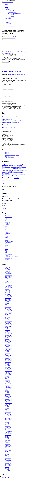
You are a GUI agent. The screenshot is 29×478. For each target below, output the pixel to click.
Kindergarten (23, 170)
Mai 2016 (7, 392)
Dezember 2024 (8, 284)
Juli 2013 (7, 436)
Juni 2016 (7, 391)
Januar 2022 (7, 319)
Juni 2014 (7, 422)
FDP (6, 231)
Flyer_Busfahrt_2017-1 (7, 53)
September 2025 (8, 276)
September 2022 (8, 312)
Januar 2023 (7, 308)
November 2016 (8, 385)
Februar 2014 (8, 427)
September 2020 (8, 336)
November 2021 (8, 322)
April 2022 (7, 316)
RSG (22, 172)
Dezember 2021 (8, 321)
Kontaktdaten (8, 18)
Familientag (4, 168)
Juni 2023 (7, 301)
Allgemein (6, 165)
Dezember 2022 (8, 309)
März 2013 (7, 441)
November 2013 (8, 431)
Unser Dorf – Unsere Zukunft (11, 256)
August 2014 (8, 419)
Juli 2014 (7, 421)
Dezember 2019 (8, 344)
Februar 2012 (8, 458)
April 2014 (7, 424)
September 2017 (8, 373)
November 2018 (8, 359)
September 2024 (8, 287)
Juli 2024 (7, 289)
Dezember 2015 (8, 399)
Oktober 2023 (8, 298)
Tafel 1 (12, 14)
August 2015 (8, 404)
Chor (3, 167)
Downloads (7, 9)
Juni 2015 (7, 406)
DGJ (20, 167)
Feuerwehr (15, 169)
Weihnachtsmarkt (11, 12)
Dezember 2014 (8, 414)
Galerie (6, 7)
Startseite (7, 4)
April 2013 (7, 440)
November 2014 (8, 415)
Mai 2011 (7, 469)
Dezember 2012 (8, 445)
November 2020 (8, 333)
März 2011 (7, 470)
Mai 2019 (7, 351)
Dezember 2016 (8, 383)
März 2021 (7, 330)
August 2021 (8, 326)
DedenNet (7, 167)
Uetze (20, 174)
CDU (21, 165)
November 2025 (8, 275)
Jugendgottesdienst (18, 170)
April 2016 (7, 394)
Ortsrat (19, 172)
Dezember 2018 (8, 358)
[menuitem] (16, 21)
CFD (24, 165)
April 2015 (7, 409)
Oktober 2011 (8, 463)
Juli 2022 (7, 314)
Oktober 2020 (8, 335)
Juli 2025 (7, 278)
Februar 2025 (8, 281)
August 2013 (8, 435)
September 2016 (8, 387)
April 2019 (7, 353)
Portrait (6, 8)
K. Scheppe (24, 51)
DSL (23, 167)
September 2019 (8, 348)
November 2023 (8, 296)
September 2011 (8, 464)
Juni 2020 (7, 337)
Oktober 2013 (8, 432)
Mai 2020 (7, 339)
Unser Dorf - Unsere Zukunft (13, 175)
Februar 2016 (8, 396)
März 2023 (7, 305)
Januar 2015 (7, 413)
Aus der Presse (15, 165)
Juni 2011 (7, 468)
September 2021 (8, 324)
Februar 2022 (8, 318)
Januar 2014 (7, 428)
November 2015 (8, 400)
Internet (13, 170)
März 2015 (7, 410)
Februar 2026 (8, 271)
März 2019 (7, 354)
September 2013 (8, 433)
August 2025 (8, 277)
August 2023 (8, 300)
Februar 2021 (8, 331)
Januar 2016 (7, 397)
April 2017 (7, 378)
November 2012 (8, 446)
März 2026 (7, 269)
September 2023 (8, 299)
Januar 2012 (7, 459)
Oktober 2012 (8, 447)
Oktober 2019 (8, 346)
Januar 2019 (7, 357)
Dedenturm (13, 167)
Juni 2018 (7, 363)
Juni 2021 (7, 328)
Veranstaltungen (20, 74)
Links (6, 5)
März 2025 (7, 280)
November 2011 (8, 461)
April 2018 (7, 365)
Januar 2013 (7, 444)
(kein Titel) (7, 152)
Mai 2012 (7, 454)
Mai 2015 (7, 408)
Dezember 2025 (8, 273)
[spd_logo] (9, 39)
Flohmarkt (21, 168)
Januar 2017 (7, 382)
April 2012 (7, 455)
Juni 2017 (7, 376)
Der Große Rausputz (9, 157)
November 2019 (8, 345)
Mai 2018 (7, 364)
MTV (11, 172)
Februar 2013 (8, 442)
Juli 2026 (7, 268)
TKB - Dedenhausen (14, 174)
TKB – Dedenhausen (9, 254)
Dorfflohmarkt (11, 10)
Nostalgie (15, 172)
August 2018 (8, 362)
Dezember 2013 (8, 429)
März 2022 (7, 317)
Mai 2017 (7, 377)
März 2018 (7, 367)
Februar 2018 (8, 368)
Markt (7, 172)
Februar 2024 (8, 292)
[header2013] (7, 2)
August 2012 (8, 450)
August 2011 (8, 465)
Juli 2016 (7, 390)
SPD (18, 51)
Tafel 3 (12, 17)
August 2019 (8, 349)
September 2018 (8, 360)
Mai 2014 (7, 423)
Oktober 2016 (8, 386)
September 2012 (8, 449)
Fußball (3, 170)
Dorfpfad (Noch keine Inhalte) (14, 13)
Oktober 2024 (8, 286)
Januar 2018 (7, 369)
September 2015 (8, 403)
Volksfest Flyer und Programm (12, 155)
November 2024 (8, 285)
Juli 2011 (7, 467)
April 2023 (7, 304)
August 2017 (8, 374)
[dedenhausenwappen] (6, 62)
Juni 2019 (7, 350)
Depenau (17, 167)
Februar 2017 (8, 381)
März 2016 (7, 395)
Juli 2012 (7, 451)
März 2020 (7, 340)
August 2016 (8, 389)
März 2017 (7, 380)
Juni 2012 (7, 453)
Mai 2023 (7, 303)
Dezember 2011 (8, 460)
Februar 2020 (8, 341)
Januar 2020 (7, 342)
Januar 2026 (7, 272)
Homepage (8, 170)
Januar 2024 (7, 294)
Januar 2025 (7, 282)
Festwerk (10, 168)
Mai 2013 (7, 438)
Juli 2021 (7, 327)
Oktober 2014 (8, 417)
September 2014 (8, 418)
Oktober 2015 (8, 401)
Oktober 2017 (8, 372)
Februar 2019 (8, 355)
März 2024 (7, 291)
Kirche (4, 172)
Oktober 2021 (8, 323)
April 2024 (7, 290)
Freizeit (24, 168)
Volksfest (16, 178)
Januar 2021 (7, 332)
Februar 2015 (8, 412)
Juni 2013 (7, 437)
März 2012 (7, 456)
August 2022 (8, 313)
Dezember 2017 (8, 371)
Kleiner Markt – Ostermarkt (12, 71)
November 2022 (8, 310)
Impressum (7, 19)
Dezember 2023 (8, 295)
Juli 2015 (7, 405)
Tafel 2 (12, 16)
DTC (25, 167)
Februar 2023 (8, 307)
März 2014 (7, 426)
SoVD (4, 174)
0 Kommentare (12, 51)
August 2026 (8, 267)
